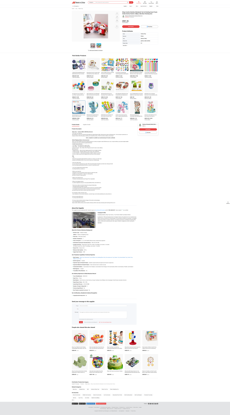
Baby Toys (82, 257)
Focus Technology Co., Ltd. (106, 410)
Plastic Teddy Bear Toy (114, 389)
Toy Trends (87, 397)
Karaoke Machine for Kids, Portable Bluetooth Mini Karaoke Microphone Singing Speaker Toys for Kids (78, 115)
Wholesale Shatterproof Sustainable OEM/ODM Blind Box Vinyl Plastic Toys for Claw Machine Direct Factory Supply (136, 115)
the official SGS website (100, 210)
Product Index (135, 407)
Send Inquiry (131, 26)
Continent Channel (129, 407)
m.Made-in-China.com (117, 408)
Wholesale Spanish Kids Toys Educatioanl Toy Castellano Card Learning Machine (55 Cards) (107, 94)
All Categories (76, 6)
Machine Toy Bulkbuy (95, 397)
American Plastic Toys (95, 389)
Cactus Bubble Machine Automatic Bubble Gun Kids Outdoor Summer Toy (136, 94)
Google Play (82, 403)
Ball (88, 389)
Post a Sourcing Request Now (105, 322)
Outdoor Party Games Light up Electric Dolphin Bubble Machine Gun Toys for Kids (121, 115)
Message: (76, 312)
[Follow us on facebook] (148, 403)
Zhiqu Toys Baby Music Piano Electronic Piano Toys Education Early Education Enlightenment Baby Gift (96, 348)
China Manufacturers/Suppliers (105, 407)
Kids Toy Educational (128, 394)
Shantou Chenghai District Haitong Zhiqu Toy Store (134, 15)
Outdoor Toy (116, 257)
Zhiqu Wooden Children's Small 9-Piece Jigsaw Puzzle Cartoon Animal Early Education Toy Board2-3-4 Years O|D (149, 348)
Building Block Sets (102, 257)
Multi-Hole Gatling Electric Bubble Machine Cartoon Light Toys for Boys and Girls (136, 73)
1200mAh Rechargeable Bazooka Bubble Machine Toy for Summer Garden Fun (78, 73)
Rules (157, 6)
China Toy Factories (76, 394)
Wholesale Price (122, 407)
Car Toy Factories (107, 394)
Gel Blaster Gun (94, 257)
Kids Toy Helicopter (138, 394)
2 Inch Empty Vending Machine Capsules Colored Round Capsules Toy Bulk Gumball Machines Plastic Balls (151, 73)
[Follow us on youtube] (154, 403)
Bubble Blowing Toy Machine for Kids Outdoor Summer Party (107, 115)
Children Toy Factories (87, 394)
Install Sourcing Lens (102, 403)
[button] (127, 2)
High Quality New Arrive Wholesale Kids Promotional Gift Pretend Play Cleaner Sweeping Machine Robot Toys (93, 94)
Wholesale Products (115, 407)
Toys (76, 8)
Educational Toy (87, 257)
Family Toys (130, 257)
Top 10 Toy (81, 397)
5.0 (144, 125)
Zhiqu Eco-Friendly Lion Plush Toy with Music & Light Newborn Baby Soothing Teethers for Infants (149, 372)
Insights (140, 407)
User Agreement (121, 410)
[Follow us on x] (150, 403)
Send (81, 322)
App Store (74, 403)
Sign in (157, 3)
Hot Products (91, 407)
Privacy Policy (133, 410)
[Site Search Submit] (131, 2)
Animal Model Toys (123, 257)
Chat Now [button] (150, 26)
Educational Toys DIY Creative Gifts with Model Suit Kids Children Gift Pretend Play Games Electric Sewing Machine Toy (93, 73)
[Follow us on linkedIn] (157, 403)
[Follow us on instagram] (152, 403)
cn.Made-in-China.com (126, 408)
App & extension (144, 6)
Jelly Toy (74, 397)
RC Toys (79, 258)
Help (137, 6)
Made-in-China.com (110, 408)
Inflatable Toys (82, 389)
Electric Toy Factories (97, 394)
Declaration (127, 410)
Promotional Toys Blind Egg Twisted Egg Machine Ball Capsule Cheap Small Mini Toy (122, 73)
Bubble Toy (75, 258)
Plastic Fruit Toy (105, 389)
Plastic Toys (80, 8)
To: (77, 309)
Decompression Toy (110, 257)
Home (73, 8)
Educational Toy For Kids (117, 394)
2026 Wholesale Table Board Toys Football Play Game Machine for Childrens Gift (122, 94)
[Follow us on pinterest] (155, 403)
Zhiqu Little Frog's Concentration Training (114, 371)
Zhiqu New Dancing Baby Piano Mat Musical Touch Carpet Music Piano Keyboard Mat (96, 372)
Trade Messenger (91, 403)
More (73, 400)
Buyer (131, 6)
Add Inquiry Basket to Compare (96, 50)
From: (77, 305)
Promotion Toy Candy (148, 394)
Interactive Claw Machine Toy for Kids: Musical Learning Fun (151, 115)
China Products (96, 407)
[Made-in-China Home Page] (78, 2)
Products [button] (91, 2)
